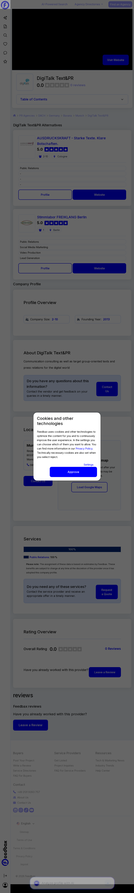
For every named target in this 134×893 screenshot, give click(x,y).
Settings (89, 464)
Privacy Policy (84, 448)
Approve (73, 472)
